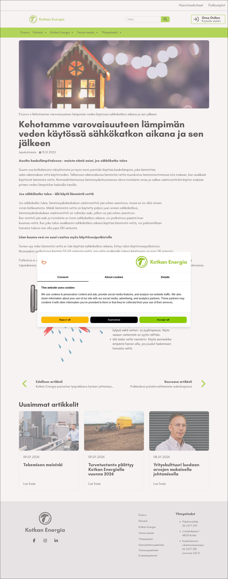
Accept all (163, 319)
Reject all (64, 319)
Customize (114, 319)
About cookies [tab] (114, 277)
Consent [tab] (62, 277)
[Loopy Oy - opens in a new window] (44, 262)
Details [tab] (165, 277)
